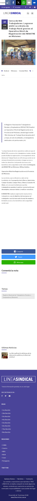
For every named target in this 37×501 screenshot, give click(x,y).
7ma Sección (6, 429)
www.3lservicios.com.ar (18, 497)
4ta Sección (6, 419)
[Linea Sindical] (12, 13)
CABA (4, 445)
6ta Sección (6, 426)
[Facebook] (26, 7)
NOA (4, 454)
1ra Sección (6, 410)
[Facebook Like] (7, 2)
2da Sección (6, 413)
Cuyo (4, 458)
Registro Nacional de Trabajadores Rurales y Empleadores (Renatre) (17, 296)
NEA (3, 451)
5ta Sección (6, 423)
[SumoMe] (34, 2)
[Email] (29, 2)
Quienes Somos (9, 479)
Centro (4, 448)
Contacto (29, 479)
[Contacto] (34, 7)
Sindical (6, 71)
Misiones (14, 71)
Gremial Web (23, 71)
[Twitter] (31, 7)
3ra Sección (6, 416)
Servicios (20, 479)
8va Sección (6, 432)
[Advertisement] (18, 101)
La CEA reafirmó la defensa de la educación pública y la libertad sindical (20, 355)
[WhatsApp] (23, 2)
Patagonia (5, 461)
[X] (18, 2)
